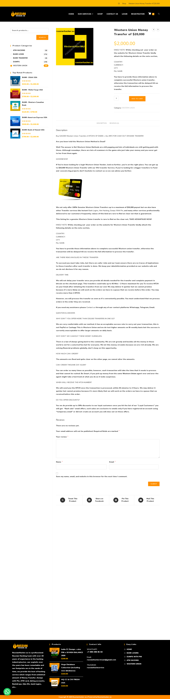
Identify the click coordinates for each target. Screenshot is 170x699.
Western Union (129, 373)
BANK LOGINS (133, 653)
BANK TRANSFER (20, 58)
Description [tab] (102, 123)
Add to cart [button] (73, 572)
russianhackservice (95, 667)
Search (42, 37)
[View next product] (158, 29)
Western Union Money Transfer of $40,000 (108, 559)
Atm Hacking (104, 210)
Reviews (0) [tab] (114, 123)
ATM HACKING (19, 50)
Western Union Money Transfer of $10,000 (73, 615)
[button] (7, 692)
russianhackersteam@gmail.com (101, 660)
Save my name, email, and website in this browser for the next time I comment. (91, 476)
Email (112, 462)
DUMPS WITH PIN (134, 657)
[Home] (119, 3)
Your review (62, 437)
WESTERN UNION (128, 108)
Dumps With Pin (116, 210)
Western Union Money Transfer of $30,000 (142, 559)
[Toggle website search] (159, 14)
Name (59, 462)
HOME (129, 649)
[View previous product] (153, 29)
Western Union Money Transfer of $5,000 (108, 615)
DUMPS (16, 62)
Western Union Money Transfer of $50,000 (73, 559)
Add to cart (137, 99)
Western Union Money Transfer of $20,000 (144, 3)
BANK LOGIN (18, 54)
